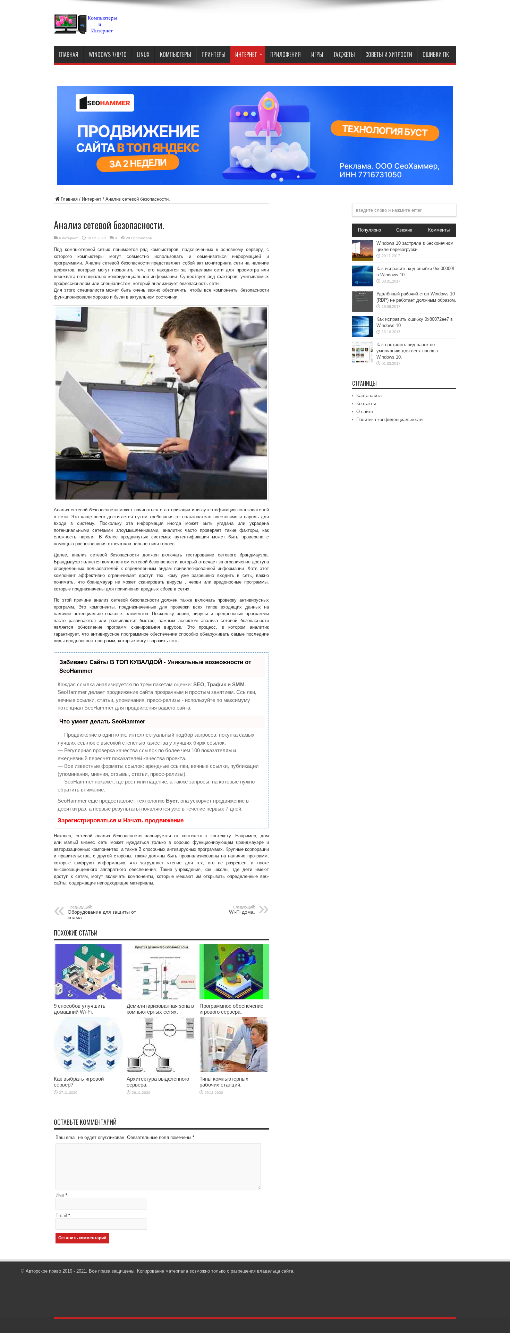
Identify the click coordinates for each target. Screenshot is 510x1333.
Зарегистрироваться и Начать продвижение (121, 820)
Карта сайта (369, 395)
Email (61, 1215)
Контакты (366, 403)
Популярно (369, 230)
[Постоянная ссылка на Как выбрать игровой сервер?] (88, 1070)
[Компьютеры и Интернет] (85, 28)
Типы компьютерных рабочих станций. (223, 1082)
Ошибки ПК (436, 54)
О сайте (364, 411)
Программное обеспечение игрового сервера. (231, 1009)
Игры (317, 54)
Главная (68, 54)
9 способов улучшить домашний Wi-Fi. (79, 1009)
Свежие (404, 230)
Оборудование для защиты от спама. (102, 912)
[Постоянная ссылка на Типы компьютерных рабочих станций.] (234, 1070)
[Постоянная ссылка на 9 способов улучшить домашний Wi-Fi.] (88, 997)
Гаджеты (344, 54)
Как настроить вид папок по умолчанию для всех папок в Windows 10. (407, 351)
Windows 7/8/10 (108, 54)
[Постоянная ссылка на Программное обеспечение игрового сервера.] (234, 997)
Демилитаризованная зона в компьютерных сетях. (160, 1009)
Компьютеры (175, 54)
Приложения (285, 54)
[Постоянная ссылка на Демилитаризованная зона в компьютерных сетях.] (161, 997)
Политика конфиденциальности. (390, 419)
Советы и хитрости (388, 54)
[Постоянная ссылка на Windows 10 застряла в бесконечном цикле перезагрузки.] (362, 259)
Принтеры (214, 54)
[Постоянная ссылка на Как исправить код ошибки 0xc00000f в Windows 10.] (362, 284)
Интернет (246, 54)
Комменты (439, 230)
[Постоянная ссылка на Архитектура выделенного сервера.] (161, 1070)
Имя (60, 1195)
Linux (143, 54)
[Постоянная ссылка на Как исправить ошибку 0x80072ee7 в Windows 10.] (362, 335)
